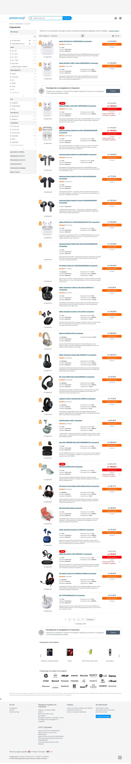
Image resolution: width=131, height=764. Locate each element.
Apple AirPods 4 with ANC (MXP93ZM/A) (50, 736)
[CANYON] (55, 686)
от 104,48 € (112, 265)
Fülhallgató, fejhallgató (38, 751)
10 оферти (112, 601)
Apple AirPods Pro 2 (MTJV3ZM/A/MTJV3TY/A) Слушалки (79, 222)
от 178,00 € (112, 128)
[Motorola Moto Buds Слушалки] (48, 514)
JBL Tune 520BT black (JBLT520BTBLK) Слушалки (76, 377)
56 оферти (112, 404)
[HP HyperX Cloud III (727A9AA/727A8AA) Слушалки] (48, 579)
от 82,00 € (112, 420)
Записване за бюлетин (74, 710)
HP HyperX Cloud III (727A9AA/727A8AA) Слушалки (77, 573)
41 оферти (112, 491)
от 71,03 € (112, 399)
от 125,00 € (112, 63)
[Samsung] (74, 676)
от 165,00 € (112, 130)
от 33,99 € (112, 377)
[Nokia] (65, 686)
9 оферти (112, 472)
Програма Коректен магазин (105, 710)
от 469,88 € (112, 333)
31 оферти (112, 513)
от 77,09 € (112, 176)
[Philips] (84, 676)
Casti (50, 751)
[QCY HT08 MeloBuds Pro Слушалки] (48, 601)
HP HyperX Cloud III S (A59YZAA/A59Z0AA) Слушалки (78, 266)
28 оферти (112, 111)
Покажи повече (114, 31)
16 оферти (112, 160)
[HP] (46, 676)
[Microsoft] (55, 681)
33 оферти (112, 382)
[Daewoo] (93, 686)
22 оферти (112, 206)
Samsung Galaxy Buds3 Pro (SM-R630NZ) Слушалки (77, 154)
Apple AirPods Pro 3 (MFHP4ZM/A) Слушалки (75, 41)
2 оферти (112, 293)
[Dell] (55, 676)
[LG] (103, 676)
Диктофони (110, 661)
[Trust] (112, 681)
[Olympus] (103, 686)
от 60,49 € (112, 573)
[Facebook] (120, 757)
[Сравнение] (116, 18)
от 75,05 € (112, 530)
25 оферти (112, 47)
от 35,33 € (112, 551)
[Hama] (112, 676)
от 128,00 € (112, 106)
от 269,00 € (112, 442)
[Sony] (93, 676)
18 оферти (112, 227)
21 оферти (112, 136)
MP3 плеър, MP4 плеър (90, 661)
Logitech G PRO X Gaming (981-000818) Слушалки (77, 399)
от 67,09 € (112, 287)
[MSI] (46, 681)
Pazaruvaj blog (14, 712)
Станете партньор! (103, 716)
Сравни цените (112, 44)
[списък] (82, 35)
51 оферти (112, 68)
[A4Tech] (74, 686)
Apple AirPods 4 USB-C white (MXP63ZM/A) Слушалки (78, 63)
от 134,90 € (112, 154)
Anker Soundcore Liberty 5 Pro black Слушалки (76, 312)
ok (34, 36)
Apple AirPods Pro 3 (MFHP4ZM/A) (49, 730)
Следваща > (90, 619)
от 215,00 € (112, 41)
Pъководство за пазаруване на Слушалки (63, 88)
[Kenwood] (112, 686)
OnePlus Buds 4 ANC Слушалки (70, 420)
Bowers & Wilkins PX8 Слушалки (71, 333)
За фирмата (13, 708)
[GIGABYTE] (93, 681)
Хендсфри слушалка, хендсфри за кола (51, 717)
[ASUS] (65, 676)
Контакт (12, 710)
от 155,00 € (112, 200)
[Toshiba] (74, 681)
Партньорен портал (102, 708)
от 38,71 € (112, 486)
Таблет (70, 661)
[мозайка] (85, 35)
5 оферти (112, 182)
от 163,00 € (112, 103)
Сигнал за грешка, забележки (76, 712)
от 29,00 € (112, 554)
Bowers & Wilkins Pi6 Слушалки (71, 467)
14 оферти (112, 535)
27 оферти (112, 579)
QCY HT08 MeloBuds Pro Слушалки (72, 595)
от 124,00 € (112, 244)
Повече (113, 91)
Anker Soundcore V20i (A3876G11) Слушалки (75, 554)
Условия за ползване (42, 756)
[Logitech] (103, 681)
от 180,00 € (112, 467)
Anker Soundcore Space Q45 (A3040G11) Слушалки (77, 355)
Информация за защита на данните (21, 756)
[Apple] (84, 681)
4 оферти (112, 360)
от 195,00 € (112, 222)
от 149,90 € (112, 311)
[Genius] (84, 686)
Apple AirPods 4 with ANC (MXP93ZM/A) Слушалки (77, 106)
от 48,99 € (112, 508)
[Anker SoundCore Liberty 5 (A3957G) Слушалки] (48, 536)
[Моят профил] (120, 18)
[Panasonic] (65, 681)
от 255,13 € (112, 464)
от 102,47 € (112, 355)
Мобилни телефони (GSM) (49, 661)
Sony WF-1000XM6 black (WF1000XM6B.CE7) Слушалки (79, 442)
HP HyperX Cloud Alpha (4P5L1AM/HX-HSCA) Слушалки (79, 486)
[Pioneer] (46, 686)
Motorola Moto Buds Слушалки (70, 508)
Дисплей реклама (101, 712)
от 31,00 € (112, 595)
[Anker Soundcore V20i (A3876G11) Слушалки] (48, 557)
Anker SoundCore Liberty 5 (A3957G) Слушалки (76, 530)
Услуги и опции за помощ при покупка (80, 708)
